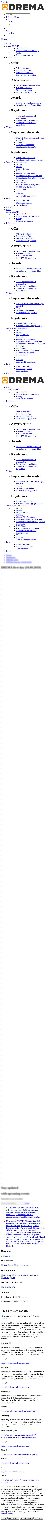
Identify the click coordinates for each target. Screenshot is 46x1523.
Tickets (19, 142)
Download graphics (24, 203)
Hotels (19, 167)
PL (12, 22)
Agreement (8, 1316)
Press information (23, 200)
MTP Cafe (20, 180)
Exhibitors (10, 57)
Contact (9, 207)
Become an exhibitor (24, 73)
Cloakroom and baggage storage (29, 160)
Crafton (25, 1301)
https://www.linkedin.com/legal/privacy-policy (19, 1411)
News (8, 44)
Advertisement (12, 1210)
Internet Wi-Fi (22, 189)
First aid (19, 194)
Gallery (19, 53)
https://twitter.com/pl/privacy (12, 1471)
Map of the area (22, 169)
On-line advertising (24, 90)
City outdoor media (24, 88)
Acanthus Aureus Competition (28, 105)
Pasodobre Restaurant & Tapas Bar (30, 178)
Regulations (18, 1212)
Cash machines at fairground (27, 185)
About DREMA (12, 46)
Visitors (9, 127)
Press (8, 198)
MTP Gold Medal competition (28, 103)
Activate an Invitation (25, 145)
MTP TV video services (26, 92)
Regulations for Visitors (25, 157)
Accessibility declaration (26, 196)
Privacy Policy (7, 1514)
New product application (26, 75)
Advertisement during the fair (28, 85)
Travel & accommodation (16, 162)
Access (19, 164)
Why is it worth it (23, 68)
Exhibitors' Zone (13, 17)
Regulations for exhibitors (26, 120)
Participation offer (23, 70)
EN (7, 19)
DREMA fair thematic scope (27, 51)
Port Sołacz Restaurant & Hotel (29, 176)
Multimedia (28, 1217)
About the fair (22, 48)
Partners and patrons (24, 55)
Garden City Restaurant (25, 173)
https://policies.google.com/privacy (15, 1363)
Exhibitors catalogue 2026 (26, 147)
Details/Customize (24, 1316)
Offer (36, 1208)
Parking (19, 171)
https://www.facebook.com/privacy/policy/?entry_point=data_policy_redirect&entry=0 (18, 1436)
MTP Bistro (21, 182)
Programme (35, 1235)
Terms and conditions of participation (26, 117)
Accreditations (22, 205)
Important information (21, 1235)
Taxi (18, 191)
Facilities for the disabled (26, 187)
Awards (21, 1210)
